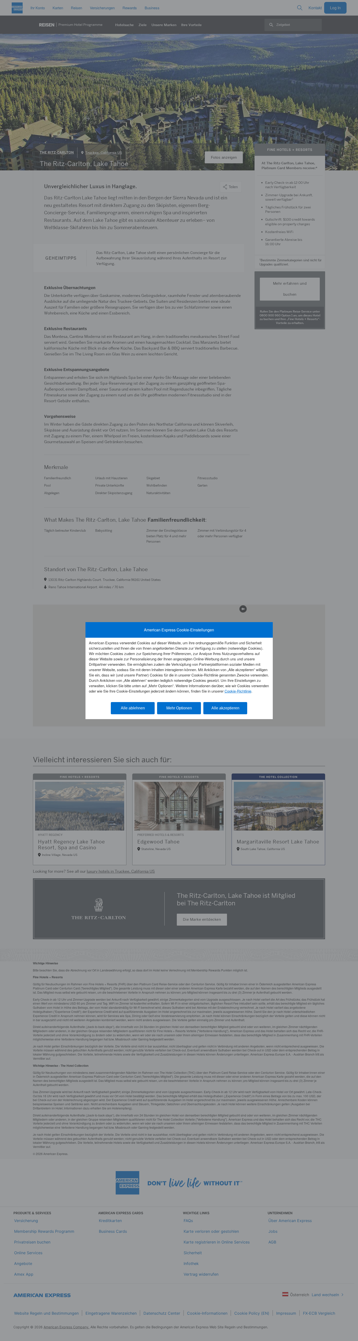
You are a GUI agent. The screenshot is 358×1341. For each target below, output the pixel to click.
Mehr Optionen (179, 708)
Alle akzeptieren (225, 708)
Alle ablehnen (133, 708)
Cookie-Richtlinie (238, 691)
